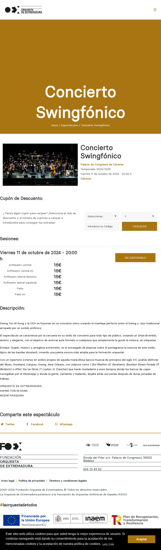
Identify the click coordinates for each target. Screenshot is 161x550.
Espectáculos (69, 125)
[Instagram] (148, 505)
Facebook (37, 424)
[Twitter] (138, 505)
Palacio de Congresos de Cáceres (101, 164)
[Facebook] (129, 505)
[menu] (155, 9)
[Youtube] (157, 505)
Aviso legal (7, 480)
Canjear (139, 226)
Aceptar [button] (141, 539)
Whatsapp (66, 424)
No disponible (135, 257)
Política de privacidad (32, 480)
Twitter (10, 424)
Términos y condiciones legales (68, 480)
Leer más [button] (108, 544)
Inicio (54, 125)
